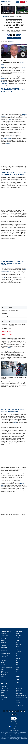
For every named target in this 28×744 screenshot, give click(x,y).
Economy (4, 651)
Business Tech (19, 648)
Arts (2, 699)
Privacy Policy (19, 690)
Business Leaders (5, 672)
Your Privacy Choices (15, 726)
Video (17, 679)
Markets (3, 660)
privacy (15, 422)
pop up (9, 119)
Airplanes (3, 695)
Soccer (17, 669)
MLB (17, 664)
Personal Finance (6, 631)
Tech (17, 640)
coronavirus (22, 67)
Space (17, 655)
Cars (2, 694)
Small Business (4, 656)
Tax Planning (4, 647)
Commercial (18, 635)
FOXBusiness (11, 41)
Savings (3, 640)
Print (17, 35)
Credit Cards (4, 637)
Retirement (3, 645)
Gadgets (18, 646)
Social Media (18, 644)
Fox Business (5, 1)
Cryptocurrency (4, 666)
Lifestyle (3, 686)
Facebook (8, 35)
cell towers (7, 143)
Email (19, 35)
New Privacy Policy (14, 723)
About (17, 682)
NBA (17, 662)
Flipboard (15, 711)
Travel (2, 692)
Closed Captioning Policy (21, 697)
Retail (2, 676)
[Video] (14, 51)
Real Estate (19, 631)
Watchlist (4, 683)
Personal (18, 633)
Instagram (10, 711)
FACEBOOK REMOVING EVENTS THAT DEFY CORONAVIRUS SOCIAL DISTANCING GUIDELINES (12, 263)
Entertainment (4, 688)
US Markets (3, 664)
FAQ (17, 692)
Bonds (2, 669)
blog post (9, 347)
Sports (18, 658)
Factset (13, 733)
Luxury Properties (20, 637)
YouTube (12, 711)
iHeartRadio (15, 714)
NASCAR (18, 666)
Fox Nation (18, 702)
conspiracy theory (6, 138)
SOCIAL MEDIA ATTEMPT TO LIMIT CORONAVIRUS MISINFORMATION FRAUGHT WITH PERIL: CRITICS (13, 90)
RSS (21, 711)
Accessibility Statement (21, 698)
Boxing (17, 667)
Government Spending (6, 653)
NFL (16, 660)
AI (16, 653)
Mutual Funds (4, 679)
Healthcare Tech (19, 649)
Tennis (17, 672)
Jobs (17, 686)
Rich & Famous (4, 690)
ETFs (2, 671)
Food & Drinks (4, 697)
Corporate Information (21, 695)
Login (17, 1)
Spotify (12, 714)
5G (12, 135)
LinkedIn (18, 711)
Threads (14, 35)
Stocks (2, 662)
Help (14, 728)
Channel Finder (19, 685)
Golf (17, 671)
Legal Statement (19, 735)
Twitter (5, 16)
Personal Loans (4, 638)
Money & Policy (4, 655)
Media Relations (19, 693)
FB (9, 321)
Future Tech (18, 651)
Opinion (18, 676)
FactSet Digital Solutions (11, 735)
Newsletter (24, 711)
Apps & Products (19, 705)
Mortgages (3, 633)
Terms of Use (19, 688)
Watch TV (22, 1)
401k (2, 644)
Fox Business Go (19, 704)
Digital (17, 642)
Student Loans (4, 635)
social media (4, 81)
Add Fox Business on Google (14, 37)
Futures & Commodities (6, 667)
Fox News (18, 700)
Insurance (3, 642)
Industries (3, 674)
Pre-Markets (4, 678)
